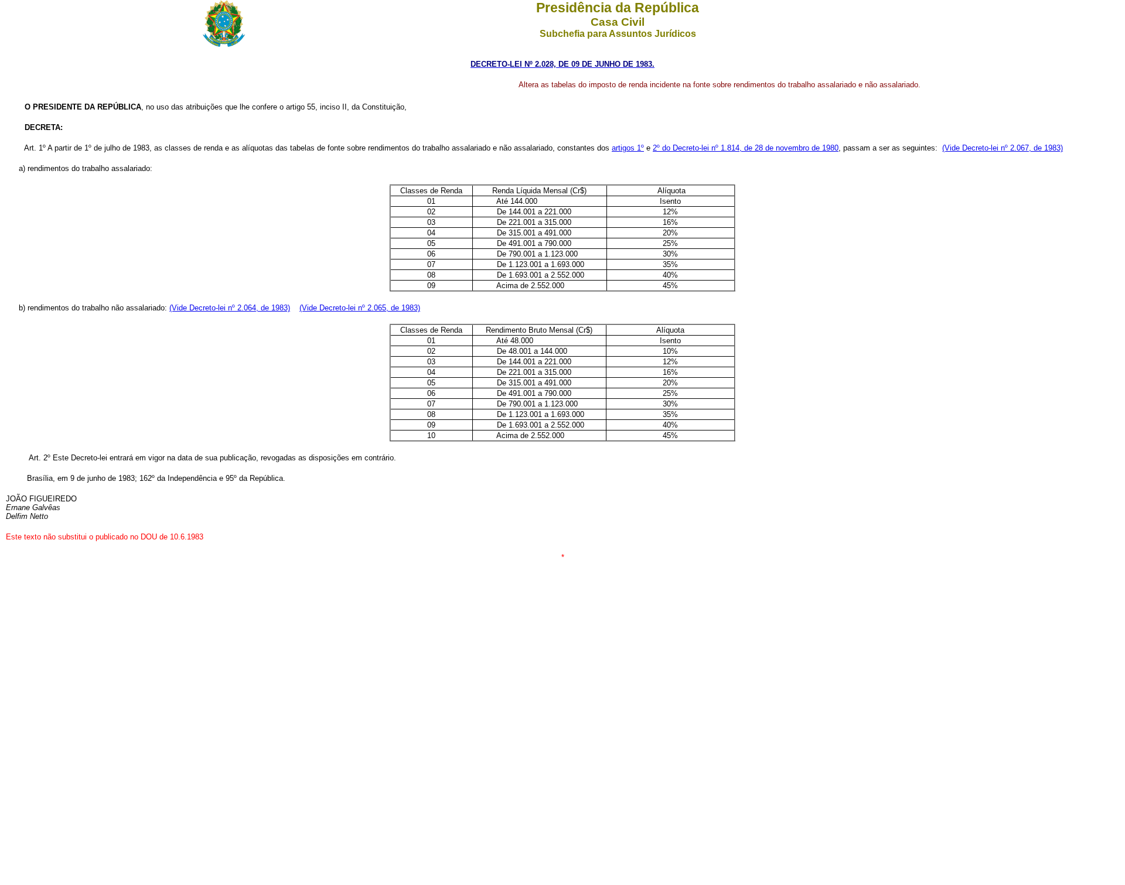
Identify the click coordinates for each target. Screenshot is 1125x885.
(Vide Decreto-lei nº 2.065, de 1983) (359, 307)
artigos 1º (628, 147)
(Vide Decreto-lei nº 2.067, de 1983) (1002, 147)
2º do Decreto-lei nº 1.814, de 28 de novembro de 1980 (745, 147)
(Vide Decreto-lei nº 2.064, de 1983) (229, 307)
